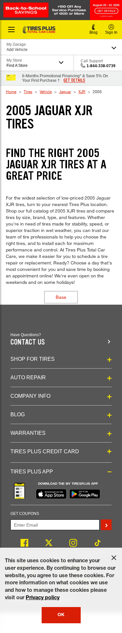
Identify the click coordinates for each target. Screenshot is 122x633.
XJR (81, 91)
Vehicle (46, 91)
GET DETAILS (74, 80)
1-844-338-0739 (101, 66)
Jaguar (65, 91)
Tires (28, 91)
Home (11, 91)
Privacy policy (43, 598)
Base (61, 297)
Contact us (27, 342)
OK (61, 615)
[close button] (114, 557)
